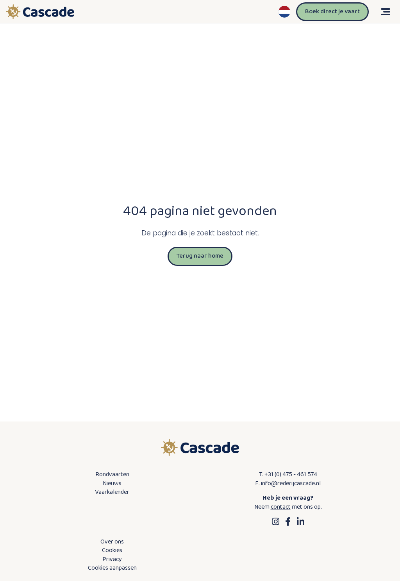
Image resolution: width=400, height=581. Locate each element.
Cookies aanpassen (112, 568)
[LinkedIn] (300, 521)
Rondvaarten (112, 474)
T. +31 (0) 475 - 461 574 (288, 474)
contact (281, 507)
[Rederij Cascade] (40, 11)
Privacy (112, 559)
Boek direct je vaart (332, 11)
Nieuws (112, 483)
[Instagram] (275, 521)
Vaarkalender (112, 492)
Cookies (112, 550)
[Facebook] (288, 521)
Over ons (112, 542)
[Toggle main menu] (384, 12)
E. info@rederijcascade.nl (288, 483)
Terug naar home (200, 256)
